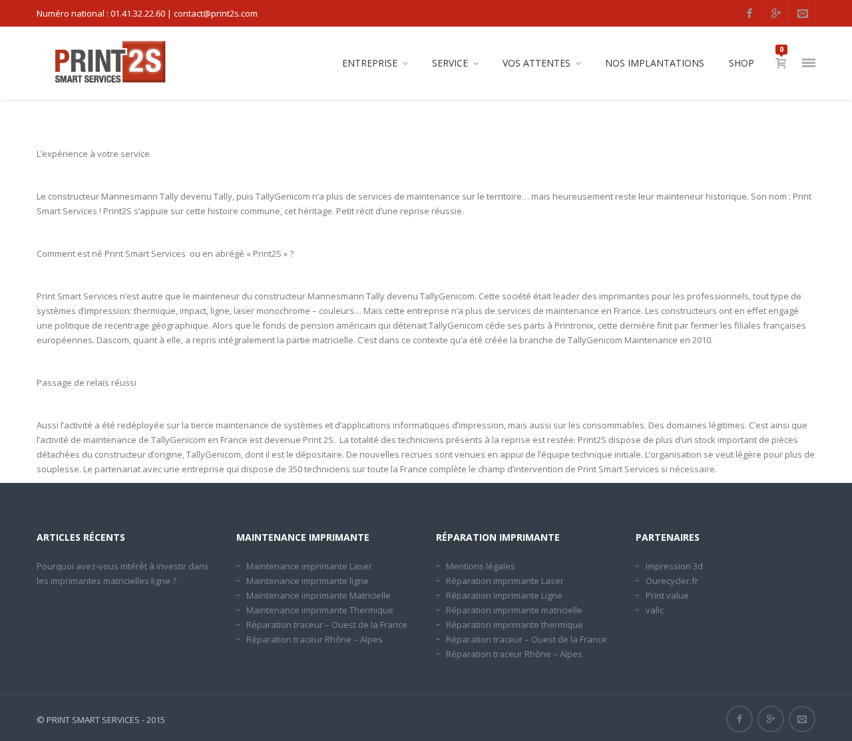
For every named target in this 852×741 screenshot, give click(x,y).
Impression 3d (674, 566)
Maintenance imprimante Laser (309, 566)
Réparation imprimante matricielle (514, 610)
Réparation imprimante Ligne (504, 595)
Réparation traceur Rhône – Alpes (314, 639)
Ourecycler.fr (672, 581)
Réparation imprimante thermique (514, 625)
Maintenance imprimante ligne (307, 581)
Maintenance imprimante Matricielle (318, 595)
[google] (775, 13)
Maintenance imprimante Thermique (319, 610)
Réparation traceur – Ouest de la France (326, 625)
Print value (667, 595)
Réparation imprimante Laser (505, 581)
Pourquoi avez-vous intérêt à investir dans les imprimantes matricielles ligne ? (123, 573)
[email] (802, 13)
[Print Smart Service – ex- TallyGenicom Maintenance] (108, 63)
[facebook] (749, 13)
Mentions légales (480, 566)
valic (655, 610)
